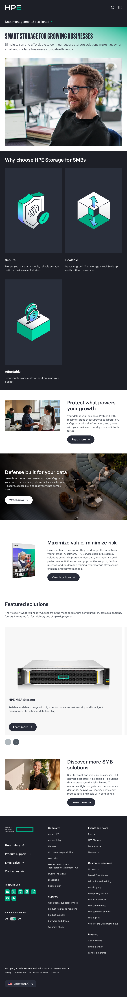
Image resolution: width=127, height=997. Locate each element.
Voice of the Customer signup (103, 923)
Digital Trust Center (98, 875)
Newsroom (93, 852)
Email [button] (12, 862)
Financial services (97, 899)
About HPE (53, 834)
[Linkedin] (7, 891)
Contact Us (93, 869)
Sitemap (55, 972)
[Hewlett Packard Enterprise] (13, 7)
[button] (112, 7)
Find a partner (95, 946)
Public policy (54, 885)
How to (12, 845)
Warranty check (56, 927)
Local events (94, 846)
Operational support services (63, 902)
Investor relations (57, 873)
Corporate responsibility (60, 852)
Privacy (8, 972)
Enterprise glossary (98, 893)
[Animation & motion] (13, 918)
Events (91, 834)
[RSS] (13, 898)
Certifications (95, 940)
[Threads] (26, 891)
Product (15, 854)
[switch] (11, 919)
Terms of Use (20, 972)
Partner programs (97, 952)
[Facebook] (33, 891)
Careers (52, 846)
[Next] (16, 742)
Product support (56, 914)
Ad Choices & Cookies (38, 972)
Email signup (94, 887)
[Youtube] (7, 898)
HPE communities (97, 905)
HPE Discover (95, 840)
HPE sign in (94, 917)
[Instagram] (20, 891)
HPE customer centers (99, 911)
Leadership (53, 879)
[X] (13, 891)
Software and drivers (58, 921)
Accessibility (54, 840)
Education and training (99, 881)
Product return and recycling (62, 908)
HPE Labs (53, 858)
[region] (63, 486)
